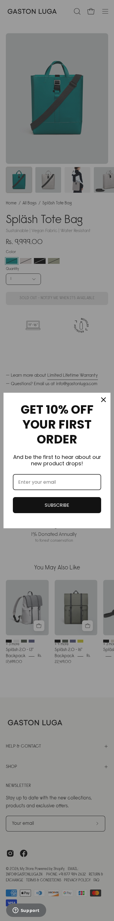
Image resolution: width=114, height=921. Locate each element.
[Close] (103, 400)
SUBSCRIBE (57, 505)
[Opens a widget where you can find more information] (26, 911)
